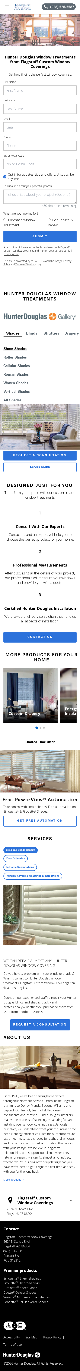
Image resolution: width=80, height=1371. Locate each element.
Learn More (40, 467)
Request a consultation (40, 1024)
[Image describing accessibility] (14, 1326)
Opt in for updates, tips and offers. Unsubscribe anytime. (41, 176)
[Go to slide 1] (36, 728)
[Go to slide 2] (40, 728)
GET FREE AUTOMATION (40, 820)
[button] (6, 6)
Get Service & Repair (60, 222)
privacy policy (11, 254)
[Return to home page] (26, 7)
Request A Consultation (40, 455)
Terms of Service (25, 264)
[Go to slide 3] (44, 728)
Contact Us (40, 637)
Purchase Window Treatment (19, 222)
